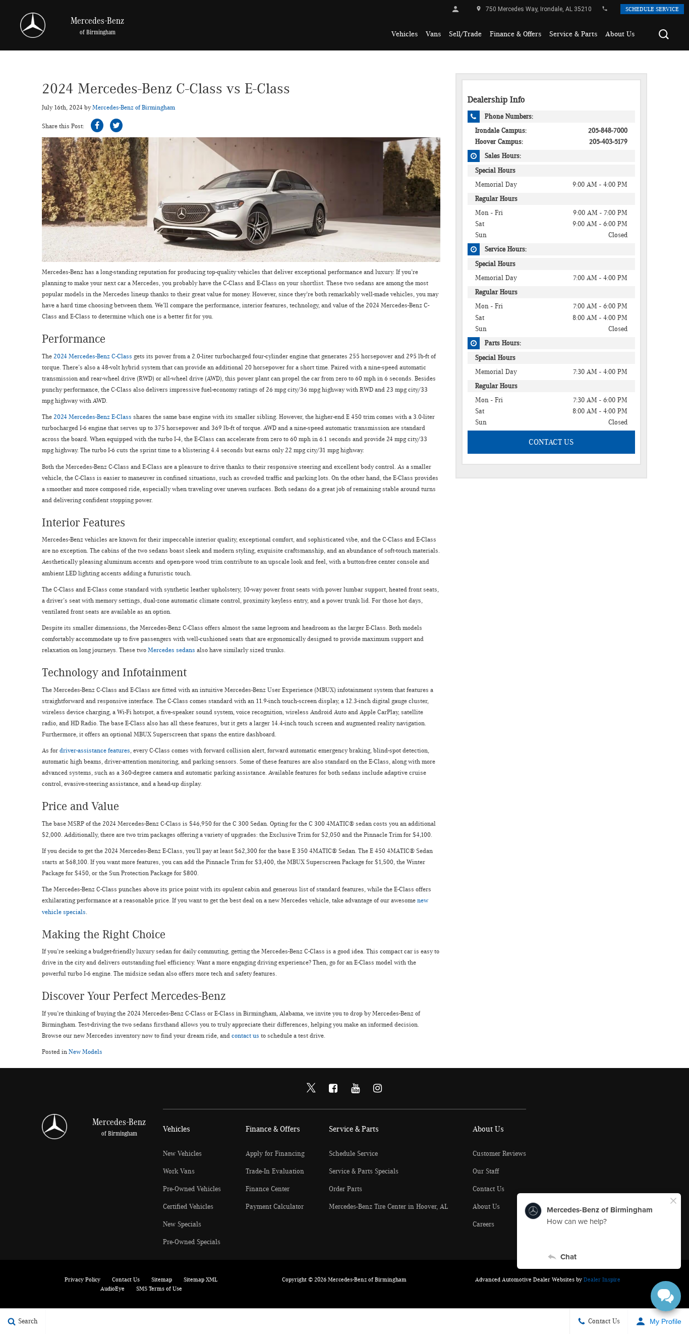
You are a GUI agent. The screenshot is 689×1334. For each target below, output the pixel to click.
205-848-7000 (607, 130)
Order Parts (345, 1189)
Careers (483, 1224)
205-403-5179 (608, 141)
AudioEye (112, 1289)
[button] (664, 34)
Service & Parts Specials (363, 1171)
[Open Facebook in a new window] (333, 1088)
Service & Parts (573, 34)
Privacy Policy (82, 1279)
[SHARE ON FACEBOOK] (97, 125)
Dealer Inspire (602, 1279)
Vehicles (404, 34)
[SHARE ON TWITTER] (116, 125)
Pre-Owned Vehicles (192, 1189)
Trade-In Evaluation (275, 1171)
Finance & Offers (515, 34)
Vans (433, 34)
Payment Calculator (275, 1206)
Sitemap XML (200, 1279)
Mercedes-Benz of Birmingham (133, 107)
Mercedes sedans (171, 650)
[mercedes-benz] (32, 25)
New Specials (182, 1224)
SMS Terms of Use (159, 1289)
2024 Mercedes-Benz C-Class (92, 356)
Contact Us (551, 442)
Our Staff (486, 1171)
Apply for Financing (275, 1153)
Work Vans (179, 1171)
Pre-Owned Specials (191, 1242)
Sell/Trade (465, 34)
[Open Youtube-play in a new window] (355, 1088)
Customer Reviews (499, 1153)
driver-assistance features (95, 751)
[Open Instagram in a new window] (377, 1088)
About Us (620, 34)
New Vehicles (182, 1153)
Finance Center (268, 1189)
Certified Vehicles (188, 1206)
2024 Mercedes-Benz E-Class (92, 417)
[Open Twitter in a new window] (311, 1088)
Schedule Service (652, 9)
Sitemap (161, 1279)
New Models (85, 1052)
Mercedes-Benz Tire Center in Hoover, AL (388, 1206)
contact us (245, 1036)
